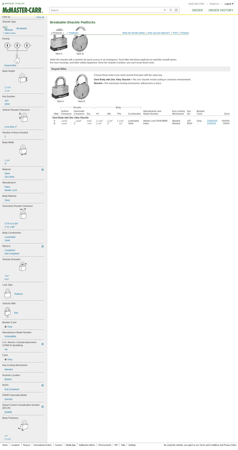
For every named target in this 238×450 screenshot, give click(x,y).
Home (5, 445)
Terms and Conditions (209, 445)
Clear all (40, 17)
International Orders (43, 445)
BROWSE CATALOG (15, 3)
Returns (26, 445)
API (116, 445)
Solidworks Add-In (87, 445)
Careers (58, 445)
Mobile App (70, 445)
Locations (15, 445)
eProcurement (104, 445)
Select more (10, 33)
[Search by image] (176, 10)
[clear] (165, 10)
